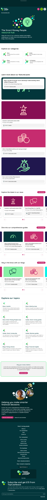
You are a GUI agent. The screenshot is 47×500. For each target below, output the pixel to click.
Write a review (23, 373)
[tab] (22, 219)
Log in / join (23, 441)
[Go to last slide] (5, 219)
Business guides (13, 86)
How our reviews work (7, 417)
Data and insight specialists (23, 452)
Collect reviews (23, 450)
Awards (10, 125)
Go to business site (5, 12)
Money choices (34, 284)
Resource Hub (23, 443)
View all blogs (41, 262)
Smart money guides (12, 153)
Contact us (23, 434)
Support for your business (20, 417)
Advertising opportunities (23, 458)
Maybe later (42, 496)
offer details (42, 488)
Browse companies (23, 445)
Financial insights (14, 284)
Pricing (23, 456)
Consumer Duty (23, 454)
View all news (41, 192)
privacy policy (12, 490)
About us (23, 428)
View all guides (41, 227)
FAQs (23, 432)
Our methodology (23, 430)
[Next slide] (42, 219)
